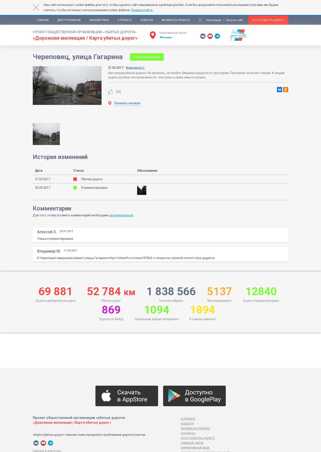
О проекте (124, 20)
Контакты (188, 433)
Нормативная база (195, 447)
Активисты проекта (176, 20)
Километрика (99, 20)
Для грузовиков (69, 20)
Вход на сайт (234, 20)
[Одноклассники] (285, 89)
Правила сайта (192, 443)
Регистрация (213, 20)
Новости (146, 20)
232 (118, 92)
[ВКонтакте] (279, 89)
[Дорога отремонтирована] (143, 190)
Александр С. (135, 67)
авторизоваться (121, 215)
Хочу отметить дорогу (268, 20)
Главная (43, 20)
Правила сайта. (142, 10)
